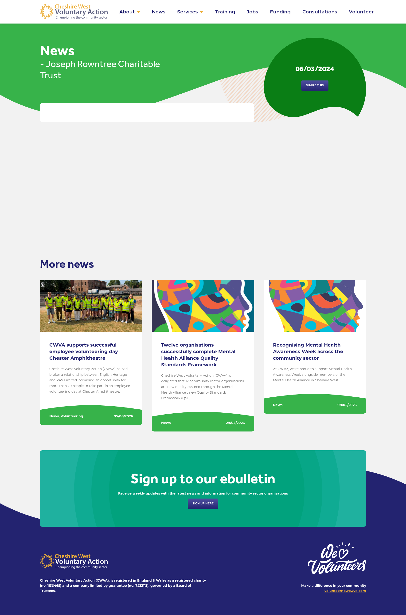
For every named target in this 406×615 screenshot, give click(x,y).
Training (225, 12)
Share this (315, 85)
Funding (280, 12)
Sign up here (203, 503)
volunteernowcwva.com (345, 591)
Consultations (319, 12)
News (158, 12)
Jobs (252, 12)
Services (187, 12)
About (127, 12)
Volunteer (361, 12)
